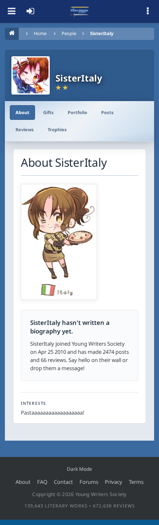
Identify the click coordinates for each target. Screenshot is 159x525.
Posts (107, 112)
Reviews (24, 129)
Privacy (113, 481)
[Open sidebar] (148, 11)
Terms (136, 481)
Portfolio (77, 112)
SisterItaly (101, 33)
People (69, 33)
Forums (89, 481)
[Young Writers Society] (79, 11)
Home (40, 33)
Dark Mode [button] (79, 468)
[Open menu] (11, 11)
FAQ (42, 481)
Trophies (57, 129)
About (22, 112)
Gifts (48, 112)
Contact (63, 481)
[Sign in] (30, 11)
